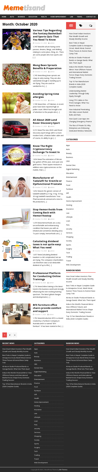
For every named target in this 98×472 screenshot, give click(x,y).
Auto (12, 17)
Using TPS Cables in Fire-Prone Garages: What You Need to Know (79, 103)
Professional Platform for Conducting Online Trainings (47, 276)
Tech (68, 253)
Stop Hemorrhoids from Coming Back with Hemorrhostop (47, 212)
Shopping (69, 237)
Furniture (69, 189)
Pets (68, 225)
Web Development (73, 265)
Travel (79, 17)
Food (68, 185)
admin (52, 43)
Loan (68, 221)
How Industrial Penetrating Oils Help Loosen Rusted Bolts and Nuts (79, 112)
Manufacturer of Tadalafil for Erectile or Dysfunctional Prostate (47, 181)
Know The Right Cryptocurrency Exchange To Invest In (46, 149)
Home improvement (58, 17)
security (69, 229)
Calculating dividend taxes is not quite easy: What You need (47, 244)
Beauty (69, 153)
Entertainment (71, 177)
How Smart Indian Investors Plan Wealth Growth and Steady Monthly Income (80, 36)
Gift (67, 193)
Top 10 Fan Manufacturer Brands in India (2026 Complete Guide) (79, 84)
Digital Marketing (72, 169)
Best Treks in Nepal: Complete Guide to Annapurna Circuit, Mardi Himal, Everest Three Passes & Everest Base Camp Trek (81, 48)
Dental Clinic (71, 165)
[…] (34, 57)
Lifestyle (69, 217)
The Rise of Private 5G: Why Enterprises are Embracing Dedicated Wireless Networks (80, 128)
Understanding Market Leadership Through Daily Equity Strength (79, 93)
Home (4, 17)
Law (71, 17)
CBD (68, 161)
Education (33, 17)
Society (69, 241)
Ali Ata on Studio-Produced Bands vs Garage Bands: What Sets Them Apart (81, 60)
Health (44, 17)
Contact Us (90, 17)
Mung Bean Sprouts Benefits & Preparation (47, 67)
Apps (68, 145)
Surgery (69, 249)
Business (21, 17)
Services (69, 233)
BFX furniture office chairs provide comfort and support (47, 308)
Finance (69, 181)
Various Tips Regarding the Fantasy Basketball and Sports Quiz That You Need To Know (47, 35)
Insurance (70, 209)
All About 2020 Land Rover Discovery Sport (46, 121)
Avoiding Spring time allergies (46, 95)
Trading (69, 257)
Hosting (69, 205)
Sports (68, 245)
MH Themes (63, 470)
